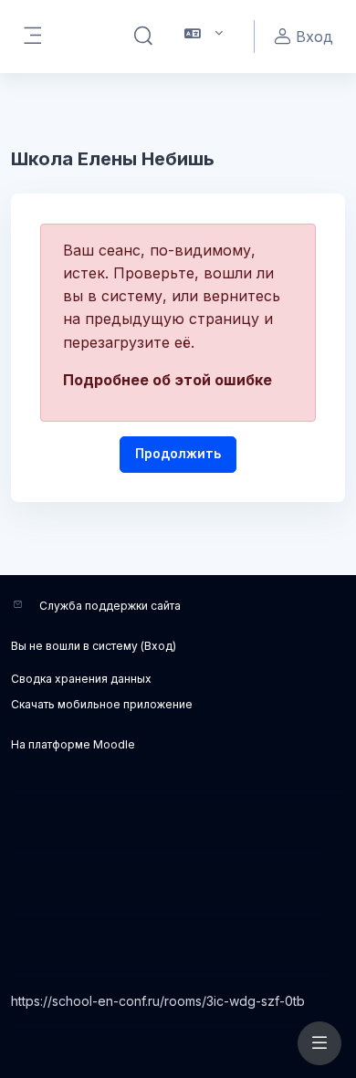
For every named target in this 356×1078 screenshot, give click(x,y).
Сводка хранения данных (81, 679)
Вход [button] (314, 36)
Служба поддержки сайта (110, 605)
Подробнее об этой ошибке (167, 380)
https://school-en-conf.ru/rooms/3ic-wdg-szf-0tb (158, 1001)
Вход (158, 646)
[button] (143, 36)
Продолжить (178, 453)
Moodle (114, 744)
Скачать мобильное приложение (102, 704)
